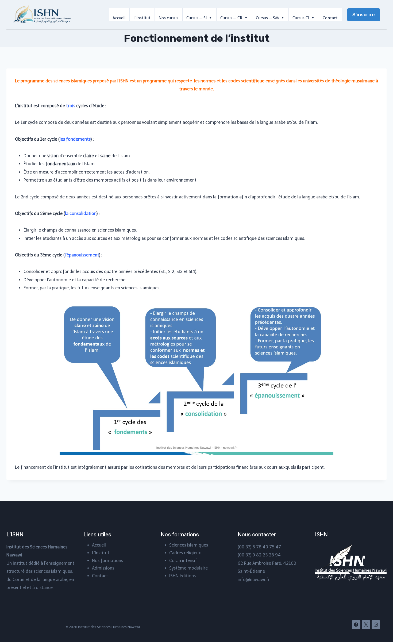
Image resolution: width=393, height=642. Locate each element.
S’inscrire (363, 15)
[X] (366, 624)
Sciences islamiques (188, 545)
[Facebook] (356, 624)
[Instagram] (376, 624)
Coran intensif (183, 560)
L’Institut (100, 552)
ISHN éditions (182, 575)
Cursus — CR (231, 18)
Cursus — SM (267, 18)
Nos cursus (168, 18)
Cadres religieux (185, 552)
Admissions (103, 568)
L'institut (142, 18)
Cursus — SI (196, 18)
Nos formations (107, 560)
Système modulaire (188, 568)
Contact (330, 18)
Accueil (119, 18)
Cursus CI (300, 18)
